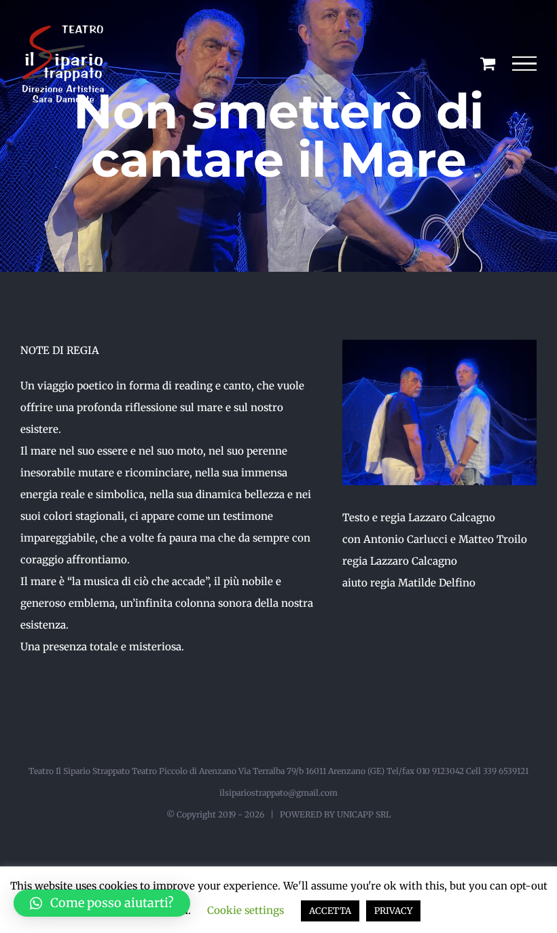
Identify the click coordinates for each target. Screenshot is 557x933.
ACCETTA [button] (330, 911)
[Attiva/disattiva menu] (524, 63)
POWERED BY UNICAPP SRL (335, 814)
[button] (102, 903)
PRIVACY (393, 911)
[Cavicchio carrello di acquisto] (487, 63)
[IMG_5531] (439, 344)
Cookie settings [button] (245, 910)
